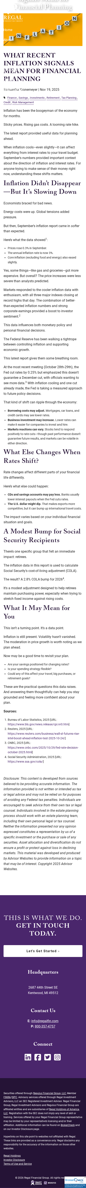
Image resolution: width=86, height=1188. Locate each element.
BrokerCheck (68, 1125)
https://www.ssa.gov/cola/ (25, 761)
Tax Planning (68, 97)
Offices (8, 80)
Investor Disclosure (14, 1159)
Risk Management (23, 102)
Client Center (13, 90)
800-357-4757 (45, 1026)
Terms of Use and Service (18, 1163)
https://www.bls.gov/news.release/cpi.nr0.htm (38, 724)
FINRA (7, 1097)
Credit (7, 102)
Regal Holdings (12, 1155)
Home (7, 30)
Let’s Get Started (43, 951)
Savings (23, 97)
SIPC (14, 1097)
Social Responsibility (19, 60)
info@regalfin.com (44, 1021)
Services (9, 50)
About (7, 40)
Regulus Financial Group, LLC (49, 1093)
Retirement (53, 97)
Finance (12, 97)
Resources (11, 70)
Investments (37, 97)
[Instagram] (58, 1059)
